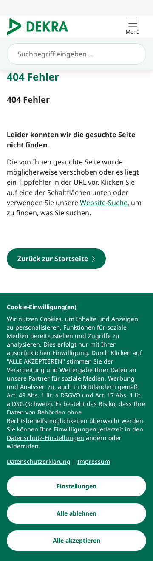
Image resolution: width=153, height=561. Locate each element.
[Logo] (41, 26)
